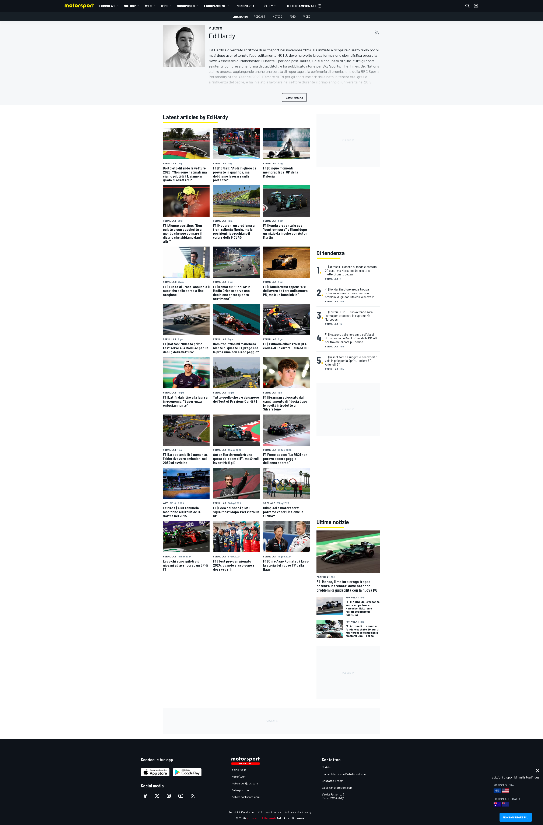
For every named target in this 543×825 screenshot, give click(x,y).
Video (306, 16)
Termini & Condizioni (241, 812)
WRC (164, 6)
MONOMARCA (245, 6)
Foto (293, 16)
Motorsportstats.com (245, 797)
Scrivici (326, 767)
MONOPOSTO (186, 6)
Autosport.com (241, 790)
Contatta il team (332, 781)
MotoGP (130, 6)
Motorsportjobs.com (244, 783)
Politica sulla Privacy (297, 812)
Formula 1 (107, 6)
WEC (148, 6)
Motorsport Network (261, 818)
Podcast (259, 16)
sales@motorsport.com (337, 787)
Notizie (277, 16)
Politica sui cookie (269, 812)
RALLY (268, 6)
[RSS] (376, 32)
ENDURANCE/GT (215, 6)
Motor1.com (238, 776)
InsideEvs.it (238, 769)
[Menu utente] (476, 6)
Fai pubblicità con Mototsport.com (344, 774)
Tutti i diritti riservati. (292, 818)
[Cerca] (467, 6)
